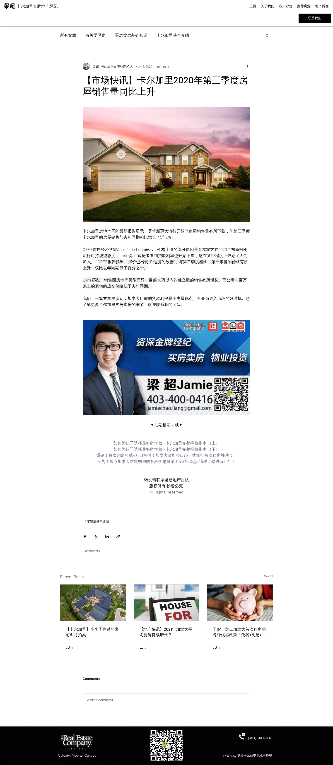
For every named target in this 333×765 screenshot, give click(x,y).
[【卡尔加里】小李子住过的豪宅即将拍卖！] (93, 603)
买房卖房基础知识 (131, 35)
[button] (267, 35)
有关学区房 (95, 35)
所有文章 (68, 35)
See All (268, 576)
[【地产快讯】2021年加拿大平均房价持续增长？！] (166, 603)
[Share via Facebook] (85, 536)
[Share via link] (118, 536)
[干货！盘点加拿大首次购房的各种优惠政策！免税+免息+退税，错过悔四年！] (240, 603)
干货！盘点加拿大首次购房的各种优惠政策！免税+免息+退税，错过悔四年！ (239, 632)
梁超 (10, 5)
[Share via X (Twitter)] (96, 536)
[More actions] (247, 66)
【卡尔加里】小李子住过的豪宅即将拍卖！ (92, 632)
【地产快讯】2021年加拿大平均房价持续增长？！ (165, 632)
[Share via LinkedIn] (107, 536)
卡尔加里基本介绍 (173, 35)
